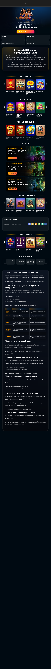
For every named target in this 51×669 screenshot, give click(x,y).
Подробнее (8, 227)
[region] (25, 87)
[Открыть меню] (48, 3)
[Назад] (4, 84)
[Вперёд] (46, 84)
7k (25, 3)
